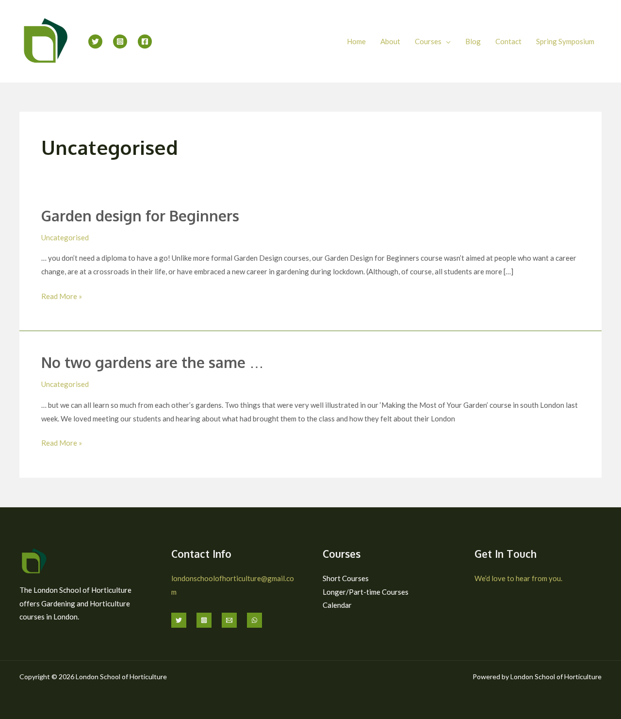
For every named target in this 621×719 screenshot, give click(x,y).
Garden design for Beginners (140, 215)
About (390, 41)
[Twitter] (95, 41)
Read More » (61, 295)
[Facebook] (145, 41)
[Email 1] (229, 620)
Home (356, 41)
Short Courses (346, 578)
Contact (508, 41)
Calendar (337, 605)
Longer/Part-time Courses (366, 591)
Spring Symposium (565, 41)
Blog (473, 41)
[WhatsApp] (254, 620)
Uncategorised (65, 237)
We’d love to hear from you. (518, 578)
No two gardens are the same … (152, 362)
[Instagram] (120, 41)
